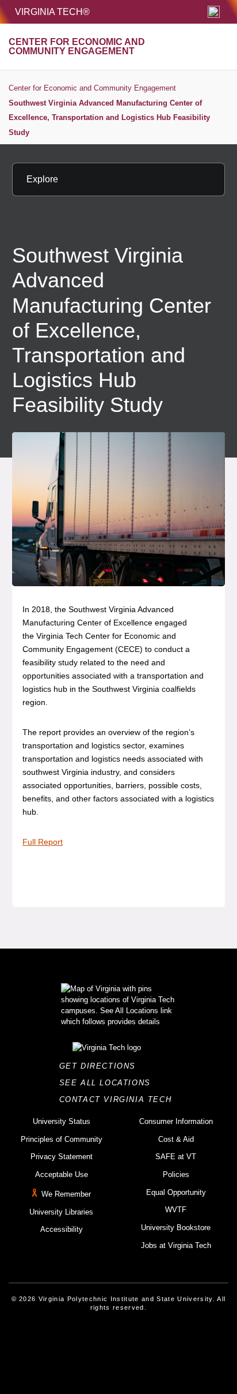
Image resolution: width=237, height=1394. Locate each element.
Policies (176, 1174)
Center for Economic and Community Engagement (92, 88)
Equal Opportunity (176, 1192)
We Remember (66, 1194)
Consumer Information (176, 1121)
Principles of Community (61, 1139)
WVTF (175, 1209)
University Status (61, 1121)
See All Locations (108, 1082)
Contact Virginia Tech (118, 1099)
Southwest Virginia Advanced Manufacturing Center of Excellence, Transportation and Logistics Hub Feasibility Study (109, 118)
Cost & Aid (176, 1139)
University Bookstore (176, 1227)
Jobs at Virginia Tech (176, 1245)
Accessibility (61, 1229)
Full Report (42, 841)
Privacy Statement (61, 1156)
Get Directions (101, 1066)
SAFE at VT (175, 1156)
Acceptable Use (61, 1174)
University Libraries (61, 1212)
